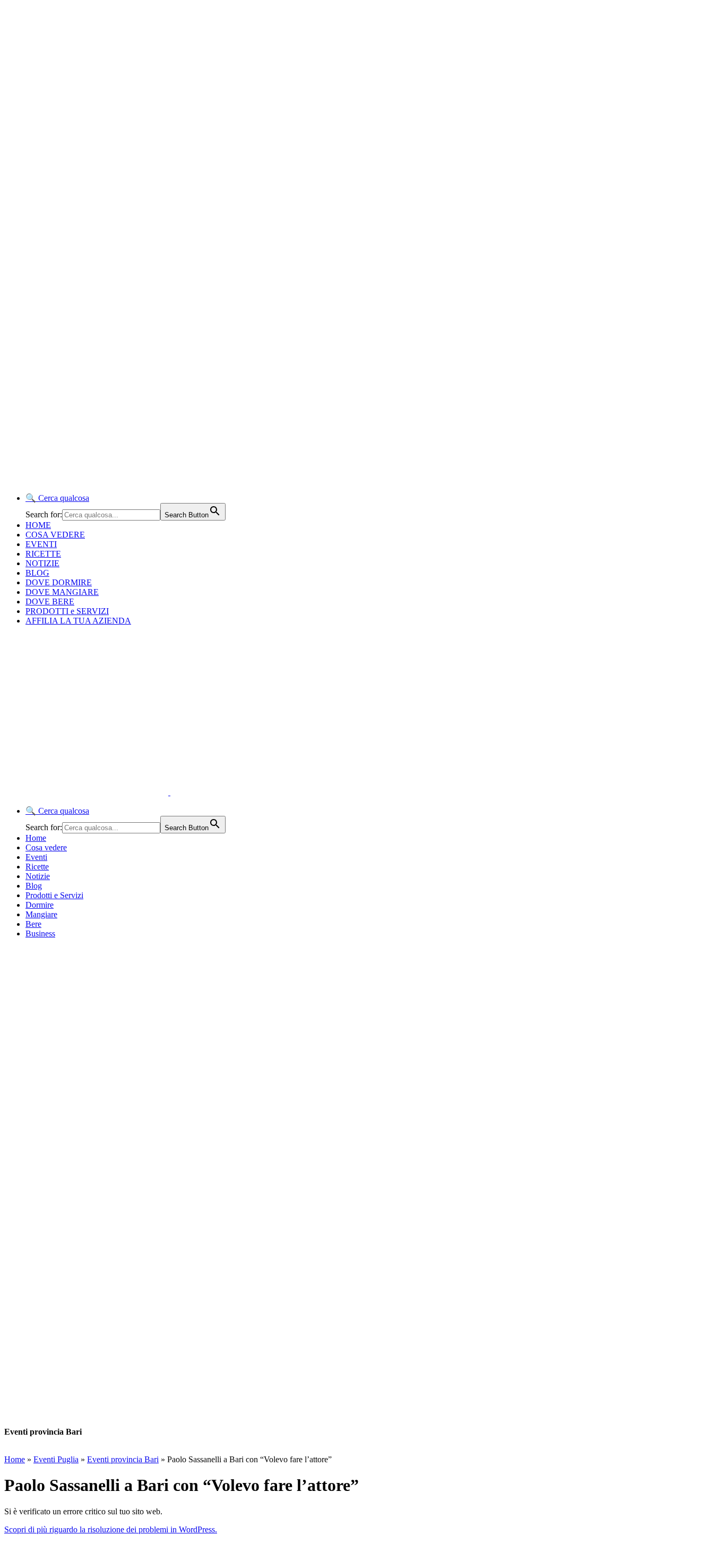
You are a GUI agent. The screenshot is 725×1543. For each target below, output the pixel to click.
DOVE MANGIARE (62, 591)
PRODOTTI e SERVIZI (67, 611)
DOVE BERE (49, 601)
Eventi (36, 857)
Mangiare (41, 914)
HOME (38, 525)
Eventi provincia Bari (123, 1459)
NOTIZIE (42, 563)
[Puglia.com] (193, 792)
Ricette (37, 866)
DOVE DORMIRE (58, 582)
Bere (33, 923)
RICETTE (43, 553)
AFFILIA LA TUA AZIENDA (78, 620)
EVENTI (41, 544)
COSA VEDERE (55, 534)
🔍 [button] (57, 497)
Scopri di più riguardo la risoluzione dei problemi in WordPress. (110, 1529)
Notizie (37, 876)
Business (40, 933)
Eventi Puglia (56, 1459)
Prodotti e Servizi (54, 895)
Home (35, 837)
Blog (33, 885)
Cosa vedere (46, 847)
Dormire (39, 904)
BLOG (37, 572)
